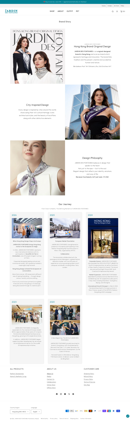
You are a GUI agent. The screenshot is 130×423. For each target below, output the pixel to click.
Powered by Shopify (33, 418)
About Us (50, 373)
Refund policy (44, 418)
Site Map (87, 385)
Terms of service (63, 418)
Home (104, 6)
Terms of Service (89, 382)
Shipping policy (74, 418)
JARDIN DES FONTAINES (21, 418)
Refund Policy (88, 376)
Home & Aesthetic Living (18, 376)
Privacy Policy (88, 379)
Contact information (85, 418)
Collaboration (51, 382)
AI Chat (116, 6)
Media (49, 376)
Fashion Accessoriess (17, 373)
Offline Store (51, 387)
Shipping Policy (89, 373)
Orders (110, 6)
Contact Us (50, 379)
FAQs (122, 6)
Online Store (51, 385)
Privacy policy (54, 418)
